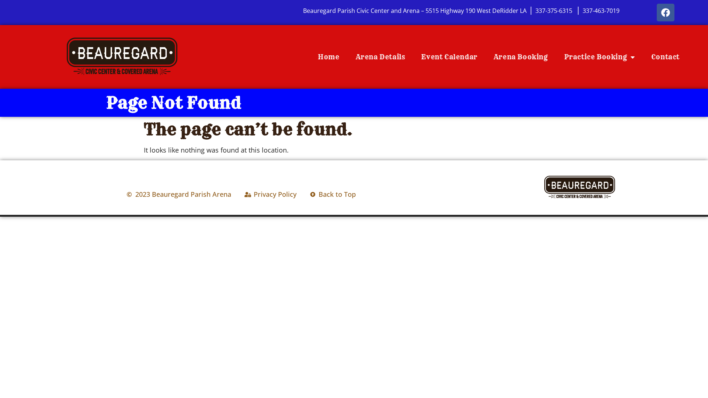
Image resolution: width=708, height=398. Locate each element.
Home (328, 57)
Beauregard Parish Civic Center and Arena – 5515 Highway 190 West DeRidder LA (415, 11)
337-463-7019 (601, 11)
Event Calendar (449, 57)
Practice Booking (595, 57)
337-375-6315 (554, 11)
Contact (665, 57)
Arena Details (380, 57)
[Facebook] (665, 12)
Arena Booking (521, 57)
